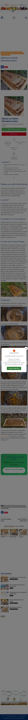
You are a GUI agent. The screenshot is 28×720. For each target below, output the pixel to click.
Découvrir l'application (14, 368)
